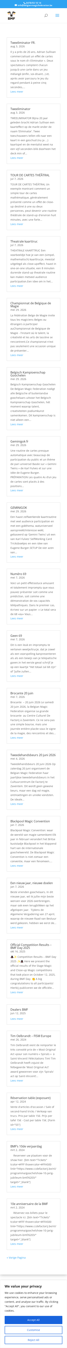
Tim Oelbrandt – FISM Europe (30, 1036)
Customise (33, 1330)
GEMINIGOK (18, 508)
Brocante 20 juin (21, 693)
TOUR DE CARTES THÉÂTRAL (30, 175)
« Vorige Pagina (16, 1257)
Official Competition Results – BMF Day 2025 (31, 946)
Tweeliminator (20, 109)
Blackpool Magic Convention (30, 821)
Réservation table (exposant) (30, 1098)
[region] (33, 1314)
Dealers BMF (19, 1010)
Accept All (33, 1320)
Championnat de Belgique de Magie (30, 304)
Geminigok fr (19, 441)
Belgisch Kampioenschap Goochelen (27, 373)
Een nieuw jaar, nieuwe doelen (31, 883)
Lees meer (16, 91)
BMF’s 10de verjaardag (26, 1146)
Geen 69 (16, 636)
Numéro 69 (18, 574)
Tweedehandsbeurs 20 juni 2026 (33, 755)
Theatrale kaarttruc (24, 241)
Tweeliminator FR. (22, 43)
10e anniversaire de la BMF (29, 1204)
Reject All (33, 1340)
